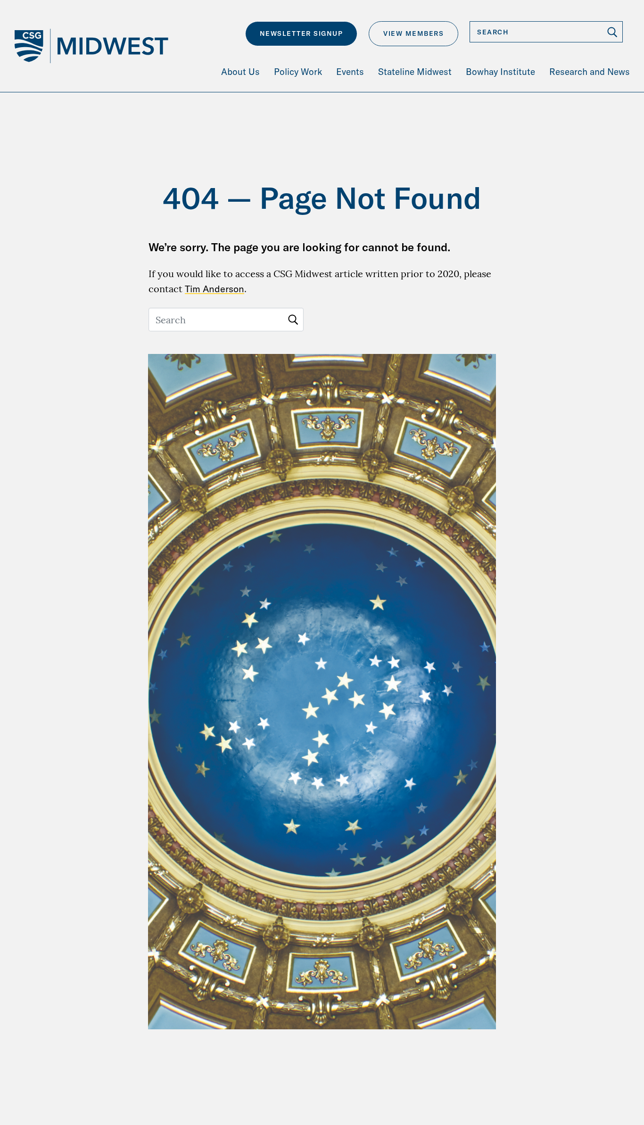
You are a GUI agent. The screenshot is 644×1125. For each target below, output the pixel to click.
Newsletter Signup (301, 33)
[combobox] (546, 31)
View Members (413, 33)
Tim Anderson (214, 289)
